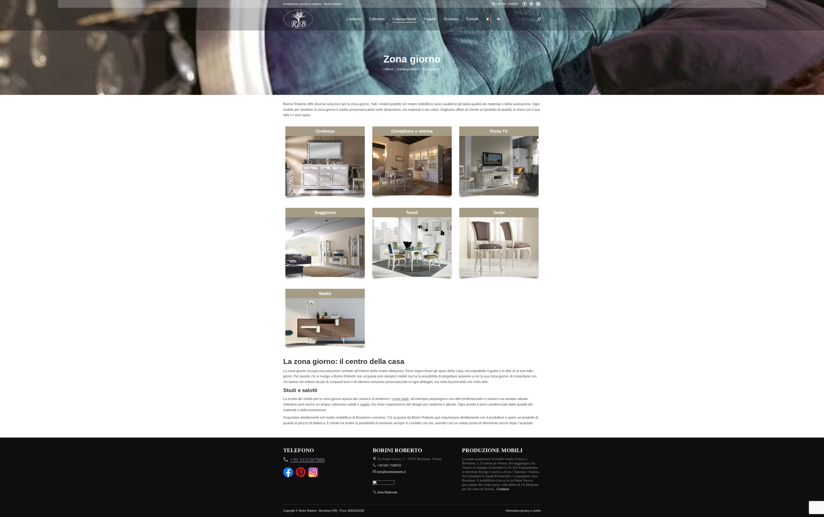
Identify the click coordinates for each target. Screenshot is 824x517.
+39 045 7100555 (507, 4)
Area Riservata (387, 492)
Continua (503, 489)
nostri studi (400, 399)
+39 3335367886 (307, 460)
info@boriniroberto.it (391, 472)
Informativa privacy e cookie (523, 510)
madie (365, 404)
